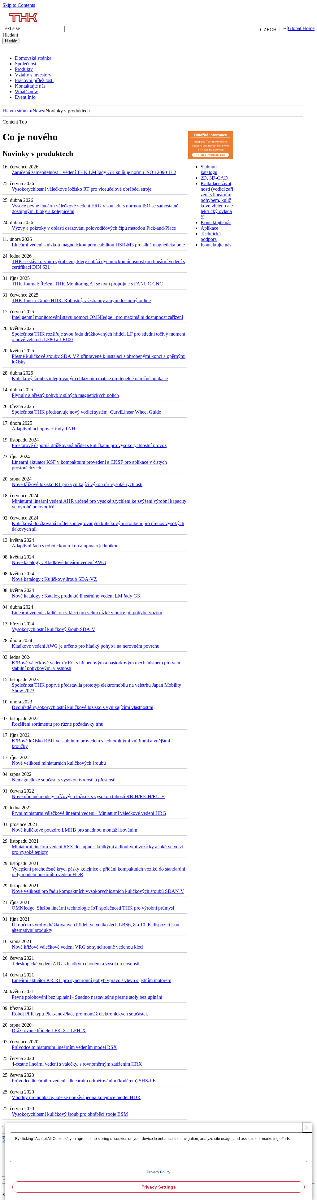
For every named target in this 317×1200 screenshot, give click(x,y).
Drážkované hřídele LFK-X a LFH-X (49, 1030)
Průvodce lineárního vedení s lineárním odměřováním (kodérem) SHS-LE (84, 1080)
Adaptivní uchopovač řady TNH (44, 428)
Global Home (301, 28)
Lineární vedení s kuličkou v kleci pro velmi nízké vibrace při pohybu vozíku (87, 612)
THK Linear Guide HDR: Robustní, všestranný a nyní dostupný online (81, 300)
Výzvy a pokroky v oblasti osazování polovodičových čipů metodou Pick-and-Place (94, 228)
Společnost (25, 63)
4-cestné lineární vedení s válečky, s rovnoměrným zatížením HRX (77, 1064)
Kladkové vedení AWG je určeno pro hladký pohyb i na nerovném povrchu (85, 646)
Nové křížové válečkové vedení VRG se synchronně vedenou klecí (77, 947)
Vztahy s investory (33, 74)
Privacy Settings (158, 1187)
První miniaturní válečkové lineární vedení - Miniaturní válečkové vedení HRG (89, 813)
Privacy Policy (158, 1172)
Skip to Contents (18, 5)
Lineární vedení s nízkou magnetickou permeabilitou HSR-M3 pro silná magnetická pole (98, 244)
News (38, 110)
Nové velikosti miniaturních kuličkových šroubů (59, 763)
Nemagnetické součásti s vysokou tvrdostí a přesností (63, 779)
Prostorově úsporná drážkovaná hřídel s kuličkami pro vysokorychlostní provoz (89, 445)
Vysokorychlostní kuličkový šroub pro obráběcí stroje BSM (70, 1114)
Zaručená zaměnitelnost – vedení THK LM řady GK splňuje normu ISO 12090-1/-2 (94, 172)
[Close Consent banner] (307, 1128)
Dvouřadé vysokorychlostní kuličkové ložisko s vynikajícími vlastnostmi (82, 707)
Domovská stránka (33, 58)
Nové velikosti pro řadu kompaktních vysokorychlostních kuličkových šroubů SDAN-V (98, 891)
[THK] (23, 24)
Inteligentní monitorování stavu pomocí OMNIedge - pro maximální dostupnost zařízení (97, 317)
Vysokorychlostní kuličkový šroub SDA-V (53, 629)
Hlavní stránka (16, 110)
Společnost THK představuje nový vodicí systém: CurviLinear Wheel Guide (86, 412)
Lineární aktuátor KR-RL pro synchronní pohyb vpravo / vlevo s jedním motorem (91, 980)
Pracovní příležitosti (34, 80)
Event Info (25, 97)
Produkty (24, 69)
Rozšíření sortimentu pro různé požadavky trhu (57, 724)
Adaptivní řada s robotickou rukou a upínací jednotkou (65, 545)
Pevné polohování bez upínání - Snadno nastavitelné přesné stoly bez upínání (87, 997)
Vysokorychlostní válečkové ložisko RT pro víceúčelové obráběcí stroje (81, 189)
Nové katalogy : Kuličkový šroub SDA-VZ (54, 579)
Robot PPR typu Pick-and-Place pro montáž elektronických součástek (80, 1013)
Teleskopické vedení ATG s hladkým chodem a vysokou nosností (75, 963)
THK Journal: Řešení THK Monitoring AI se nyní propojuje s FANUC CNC (87, 283)
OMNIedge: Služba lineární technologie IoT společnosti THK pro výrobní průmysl (93, 908)
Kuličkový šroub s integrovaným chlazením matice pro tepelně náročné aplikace (90, 378)
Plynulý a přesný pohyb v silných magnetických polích (65, 395)
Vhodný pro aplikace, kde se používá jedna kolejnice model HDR (76, 1097)
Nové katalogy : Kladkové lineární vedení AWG (59, 562)
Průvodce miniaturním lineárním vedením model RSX (64, 1047)
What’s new (26, 91)
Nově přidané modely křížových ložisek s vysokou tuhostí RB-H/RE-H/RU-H (88, 796)
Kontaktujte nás (30, 86)
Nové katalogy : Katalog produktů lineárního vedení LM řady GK (76, 595)
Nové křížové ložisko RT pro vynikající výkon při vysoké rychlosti (77, 484)
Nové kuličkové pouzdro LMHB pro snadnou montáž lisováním (74, 830)
